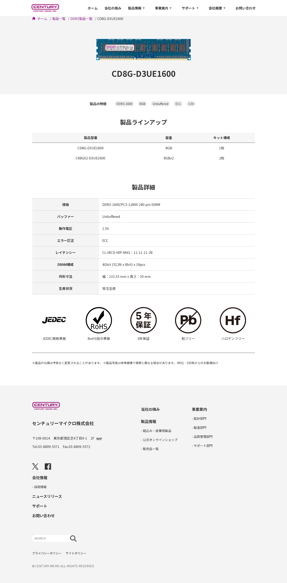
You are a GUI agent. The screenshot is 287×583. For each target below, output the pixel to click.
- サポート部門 (202, 445)
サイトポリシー (76, 553)
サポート (188, 8)
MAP (99, 438)
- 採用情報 (39, 486)
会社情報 (39, 477)
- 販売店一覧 (150, 448)
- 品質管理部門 (202, 436)
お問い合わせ (246, 8)
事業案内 (161, 8)
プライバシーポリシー (47, 553)
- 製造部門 (199, 427)
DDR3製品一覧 (81, 18)
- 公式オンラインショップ (159, 439)
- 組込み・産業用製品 (156, 430)
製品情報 (134, 8)
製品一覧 (59, 18)
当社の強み (112, 8)
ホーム (93, 8)
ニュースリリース (47, 496)
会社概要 (215, 8)
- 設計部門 (199, 418)
